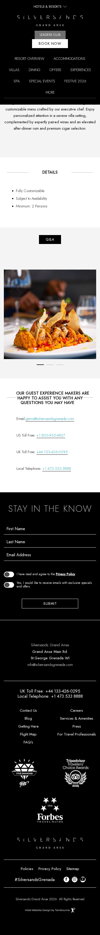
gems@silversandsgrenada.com (50, 418)
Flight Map (28, 734)
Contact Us (28, 710)
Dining (34, 69)
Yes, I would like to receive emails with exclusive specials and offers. (54, 584)
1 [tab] (40, 364)
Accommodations (69, 58)
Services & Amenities (76, 718)
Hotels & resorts (48, 6)
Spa (17, 81)
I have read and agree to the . (46, 574)
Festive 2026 (75, 81)
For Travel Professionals (76, 734)
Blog (28, 718)
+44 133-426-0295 (52, 452)
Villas (14, 69)
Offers (55, 69)
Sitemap (72, 869)
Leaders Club (50, 34)
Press (77, 726)
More (50, 92)
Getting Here (28, 726)
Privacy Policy (65, 574)
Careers (76, 710)
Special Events (42, 81)
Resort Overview (29, 58)
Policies (27, 869)
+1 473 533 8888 (56, 468)
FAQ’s (28, 742)
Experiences (81, 69)
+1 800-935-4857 (50, 435)
